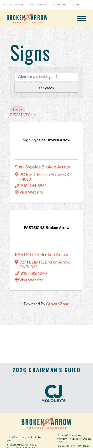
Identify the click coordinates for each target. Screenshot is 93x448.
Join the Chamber (13, 4)
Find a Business (38, 4)
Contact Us (59, 4)
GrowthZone (57, 303)
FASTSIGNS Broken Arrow (42, 254)
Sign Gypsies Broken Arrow (42, 166)
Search (48, 88)
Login (75, 4)
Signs (16, 109)
